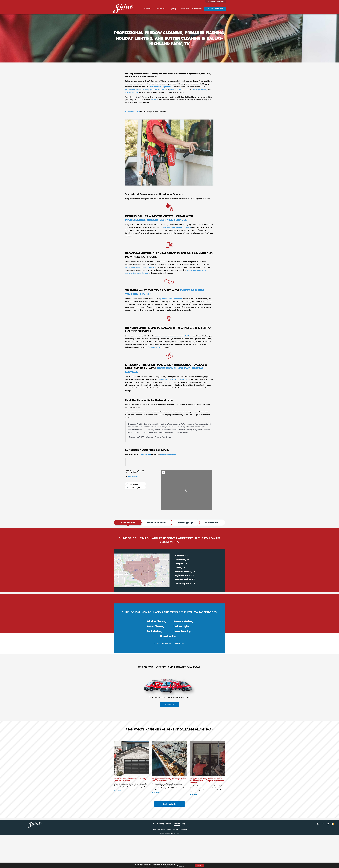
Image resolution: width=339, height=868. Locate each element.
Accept (199, 865)
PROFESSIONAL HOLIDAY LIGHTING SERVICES (164, 370)
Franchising (211, 1)
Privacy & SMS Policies (158, 829)
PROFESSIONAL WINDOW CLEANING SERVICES (156, 220)
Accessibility (183, 829)
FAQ (153, 824)
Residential (147, 9)
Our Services (176, 643)
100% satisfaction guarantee (161, 86)
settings (181, 866)
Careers (219, 1)
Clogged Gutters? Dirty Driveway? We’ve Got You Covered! (169, 779)
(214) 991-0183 (132, 477)
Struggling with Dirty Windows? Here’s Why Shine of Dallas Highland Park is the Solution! (207, 780)
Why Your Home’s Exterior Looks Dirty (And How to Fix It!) (130, 779)
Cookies (169, 829)
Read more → (118, 791)
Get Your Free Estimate (215, 9)
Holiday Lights (135, 488)
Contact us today (132, 111)
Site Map (175, 829)
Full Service (134, 484)
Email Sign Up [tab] (185, 522)
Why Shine (185, 9)
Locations (198, 9)
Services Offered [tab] (156, 522)
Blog (183, 824)
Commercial (160, 9)
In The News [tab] (211, 522)
